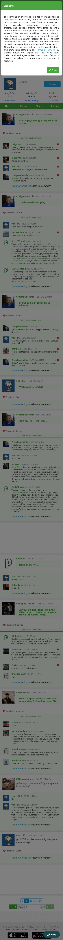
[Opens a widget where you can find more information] (51, 934)
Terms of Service (45, 50)
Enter (54, 70)
